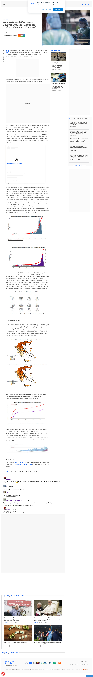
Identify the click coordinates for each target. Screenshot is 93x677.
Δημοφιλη (76, 119)
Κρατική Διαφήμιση (61, 669)
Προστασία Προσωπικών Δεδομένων (43, 669)
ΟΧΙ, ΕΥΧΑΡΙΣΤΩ (46, 9)
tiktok (78, 664)
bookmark (3, 61)
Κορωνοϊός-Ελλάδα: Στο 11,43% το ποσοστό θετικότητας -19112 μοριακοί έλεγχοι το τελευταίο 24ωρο (58, 86)
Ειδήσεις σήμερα (19, 462)
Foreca (68, 669)
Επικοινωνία (14, 665)
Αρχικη (4, 19)
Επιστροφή (89, 671)
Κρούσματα (37, 471)
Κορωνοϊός (14, 471)
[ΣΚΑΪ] (9, 663)
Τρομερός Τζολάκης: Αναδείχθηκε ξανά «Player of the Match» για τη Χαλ (48, 643)
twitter (3, 53)
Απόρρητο (89, 675)
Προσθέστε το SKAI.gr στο (13, 35)
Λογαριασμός (88, 4)
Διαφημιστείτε (8, 665)
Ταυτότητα (24, 669)
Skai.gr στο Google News (24, 464)
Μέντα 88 (54, 663)
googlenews (87, 664)
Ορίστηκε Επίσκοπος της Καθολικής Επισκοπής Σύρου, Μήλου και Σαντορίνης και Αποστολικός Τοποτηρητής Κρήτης (47, 619)
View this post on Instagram (14, 163)
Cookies (54, 669)
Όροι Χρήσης (31, 669)
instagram (75, 664)
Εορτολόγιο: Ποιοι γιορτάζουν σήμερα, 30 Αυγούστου (15, 643)
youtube (85, 664)
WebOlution (85, 669)
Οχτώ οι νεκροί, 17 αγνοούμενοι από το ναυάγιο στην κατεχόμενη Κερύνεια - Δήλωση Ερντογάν (79, 140)
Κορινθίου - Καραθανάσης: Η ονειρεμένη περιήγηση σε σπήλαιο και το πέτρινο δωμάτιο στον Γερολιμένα (78, 148)
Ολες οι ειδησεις (79, 165)
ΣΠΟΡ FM (36, 663)
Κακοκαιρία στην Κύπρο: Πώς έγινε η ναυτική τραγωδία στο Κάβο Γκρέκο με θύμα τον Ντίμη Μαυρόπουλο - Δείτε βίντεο (16, 619)
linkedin (73, 664)
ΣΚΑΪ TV (26, 663)
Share (3, 63)
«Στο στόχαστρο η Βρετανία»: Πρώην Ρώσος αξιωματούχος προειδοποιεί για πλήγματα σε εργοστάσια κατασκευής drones (79, 157)
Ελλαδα (36, 622)
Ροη (70, 119)
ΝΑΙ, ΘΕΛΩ (58, 9)
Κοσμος (6, 622)
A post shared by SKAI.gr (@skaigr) (15, 180)
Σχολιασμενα (84, 119)
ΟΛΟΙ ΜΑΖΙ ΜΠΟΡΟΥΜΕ (43, 663)
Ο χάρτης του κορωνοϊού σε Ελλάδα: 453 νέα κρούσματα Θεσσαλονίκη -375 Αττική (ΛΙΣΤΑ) (58, 65)
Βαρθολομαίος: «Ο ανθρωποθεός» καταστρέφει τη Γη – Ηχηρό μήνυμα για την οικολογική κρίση (79, 132)
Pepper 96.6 (50, 663)
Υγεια (7, 19)
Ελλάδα (22, 471)
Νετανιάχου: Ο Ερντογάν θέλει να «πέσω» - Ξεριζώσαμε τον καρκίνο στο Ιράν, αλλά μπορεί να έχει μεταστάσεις (78, 124)
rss (82, 664)
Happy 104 (59, 663)
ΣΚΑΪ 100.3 (30, 663)
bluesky (80, 664)
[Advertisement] (36, 584)
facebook (3, 50)
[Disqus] (33, 494)
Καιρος (84, 4)
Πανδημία (28, 471)
